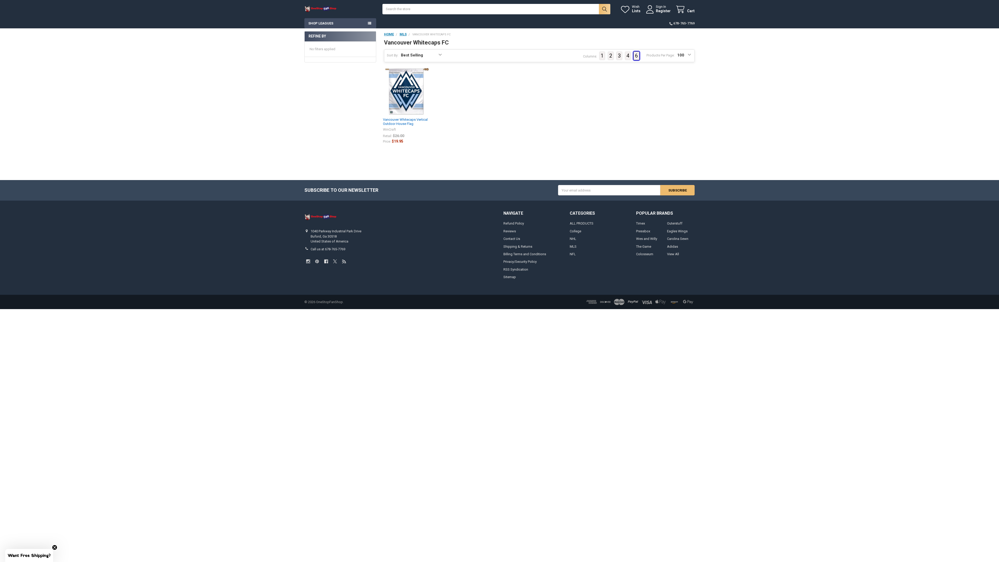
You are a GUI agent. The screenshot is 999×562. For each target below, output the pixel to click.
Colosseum (644, 254)
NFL (573, 254)
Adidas (672, 246)
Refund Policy (513, 223)
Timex (640, 223)
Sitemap (509, 277)
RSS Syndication (515, 269)
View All (673, 254)
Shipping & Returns (517, 246)
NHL (573, 239)
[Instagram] (308, 261)
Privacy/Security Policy (520, 262)
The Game (643, 246)
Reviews (509, 231)
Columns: (590, 56)
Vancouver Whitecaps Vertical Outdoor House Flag (405, 122)
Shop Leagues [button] (320, 23)
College (575, 231)
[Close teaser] (54, 547)
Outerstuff (674, 223)
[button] (29, 555)
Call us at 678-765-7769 (328, 249)
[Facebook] (326, 261)
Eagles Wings (677, 231)
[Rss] (344, 261)
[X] (335, 261)
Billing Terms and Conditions (524, 254)
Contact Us (511, 239)
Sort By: (392, 55)
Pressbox (643, 231)
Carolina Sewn (677, 239)
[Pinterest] (317, 261)
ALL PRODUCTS (581, 223)
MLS (573, 246)
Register (663, 11)
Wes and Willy (646, 239)
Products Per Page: (660, 55)
